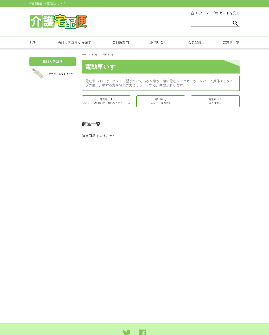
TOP (32, 42)
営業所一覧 (231, 42)
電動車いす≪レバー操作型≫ (161, 101)
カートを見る (229, 13)
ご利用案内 (120, 42)
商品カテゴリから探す (74, 42)
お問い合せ (158, 42)
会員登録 (195, 42)
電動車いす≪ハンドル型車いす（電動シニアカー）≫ (106, 101)
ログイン (202, 13)
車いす (94, 54)
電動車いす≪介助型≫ (215, 101)
